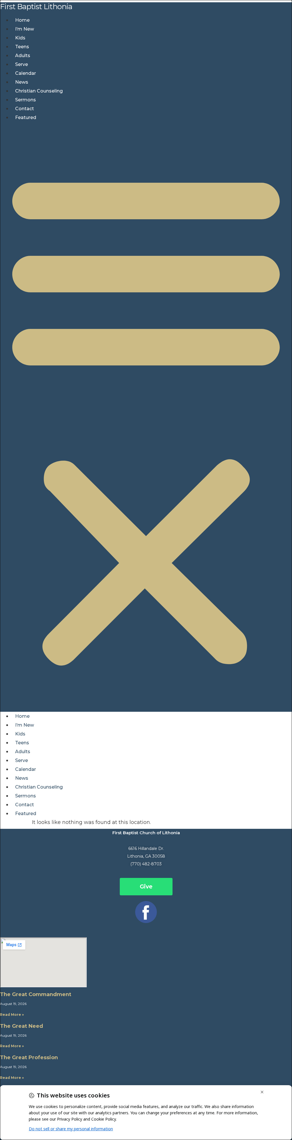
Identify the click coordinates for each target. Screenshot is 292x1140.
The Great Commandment (35, 994)
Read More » (12, 1014)
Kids (20, 38)
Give (146, 886)
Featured (25, 117)
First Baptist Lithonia (36, 6)
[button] (146, 417)
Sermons (25, 99)
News (21, 82)
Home (22, 20)
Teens (22, 46)
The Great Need (21, 1026)
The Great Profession (29, 1057)
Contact (24, 108)
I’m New (24, 29)
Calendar (25, 73)
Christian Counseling (39, 91)
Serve (21, 64)
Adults (22, 55)
